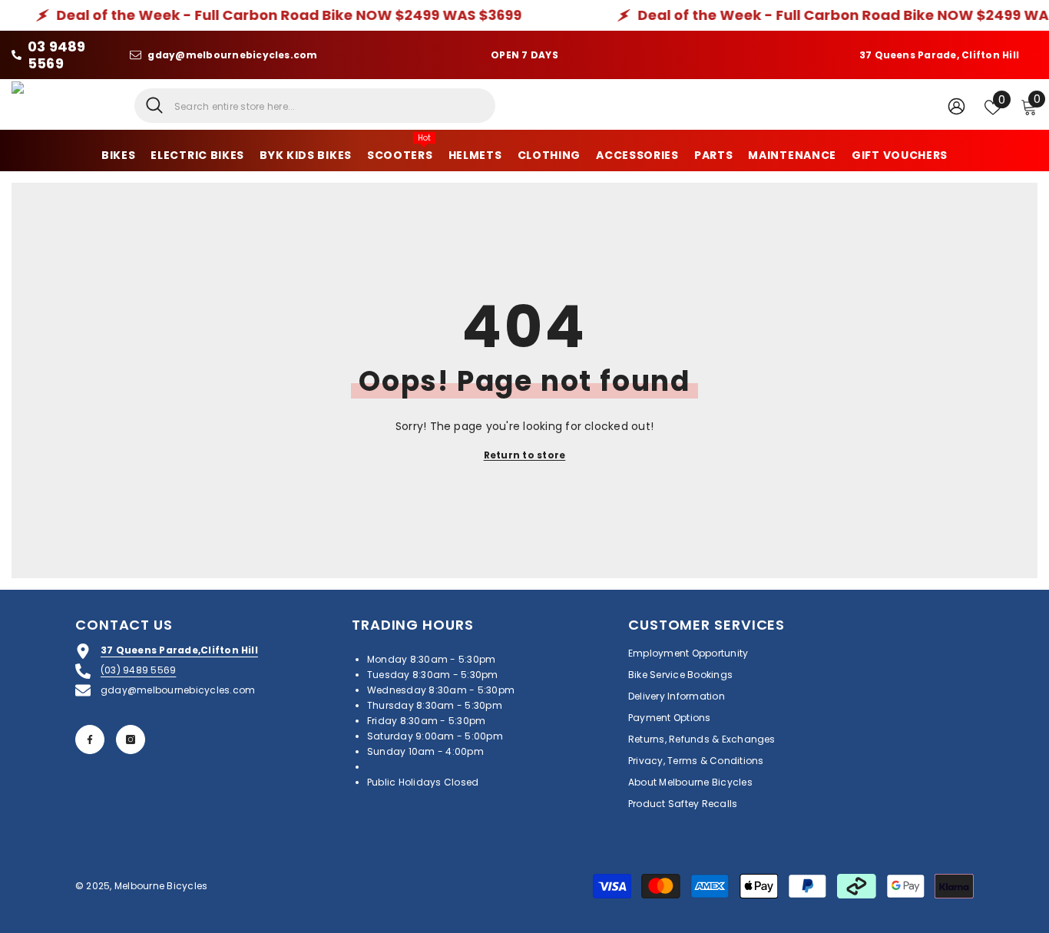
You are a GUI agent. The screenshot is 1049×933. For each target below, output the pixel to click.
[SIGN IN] (956, 105)
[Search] (314, 105)
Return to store (525, 455)
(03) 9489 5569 (138, 670)
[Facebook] (89, 739)
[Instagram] (130, 739)
